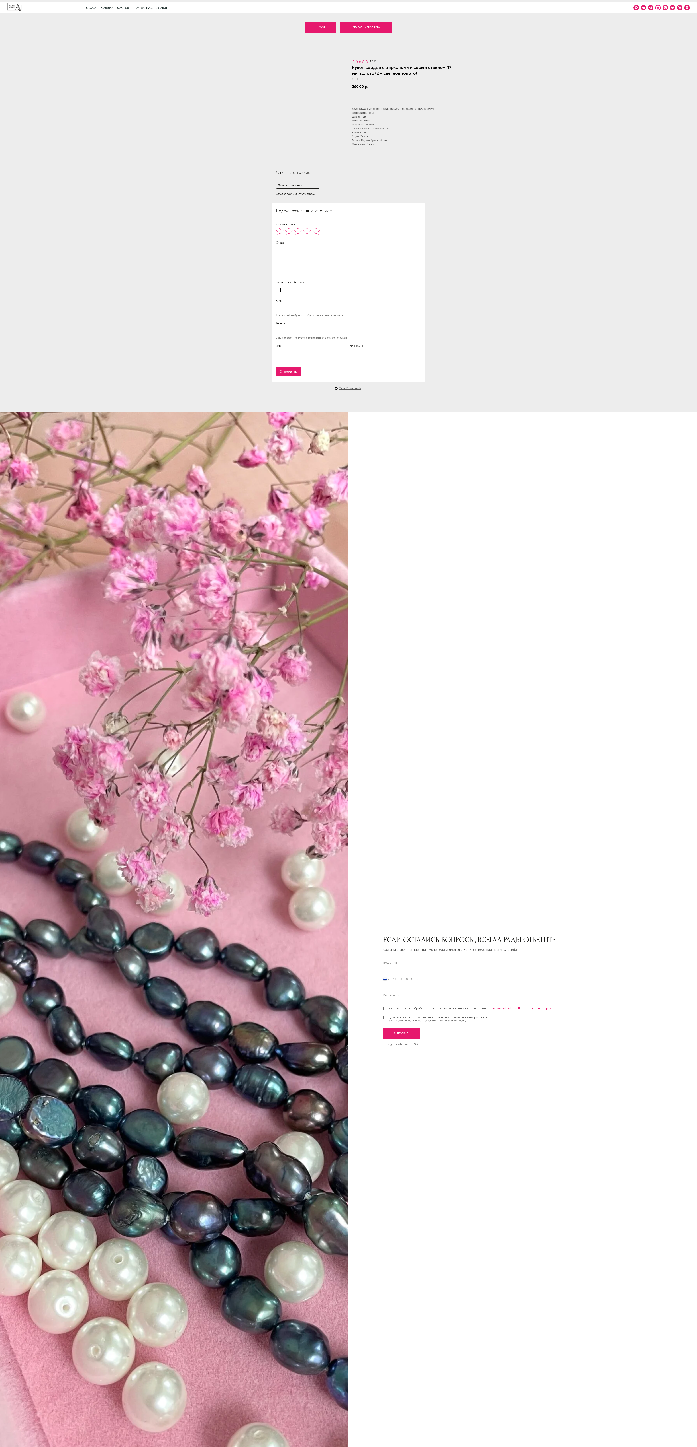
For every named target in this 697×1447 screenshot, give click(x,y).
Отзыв (280, 242)
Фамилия (356, 345)
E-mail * (281, 300)
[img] (687, 7)
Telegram (390, 1044)
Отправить (288, 371)
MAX (415, 1044)
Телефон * (283, 323)
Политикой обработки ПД (505, 1008)
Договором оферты (538, 1008)
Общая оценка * (287, 224)
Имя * (279, 345)
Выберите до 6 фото (290, 282)
